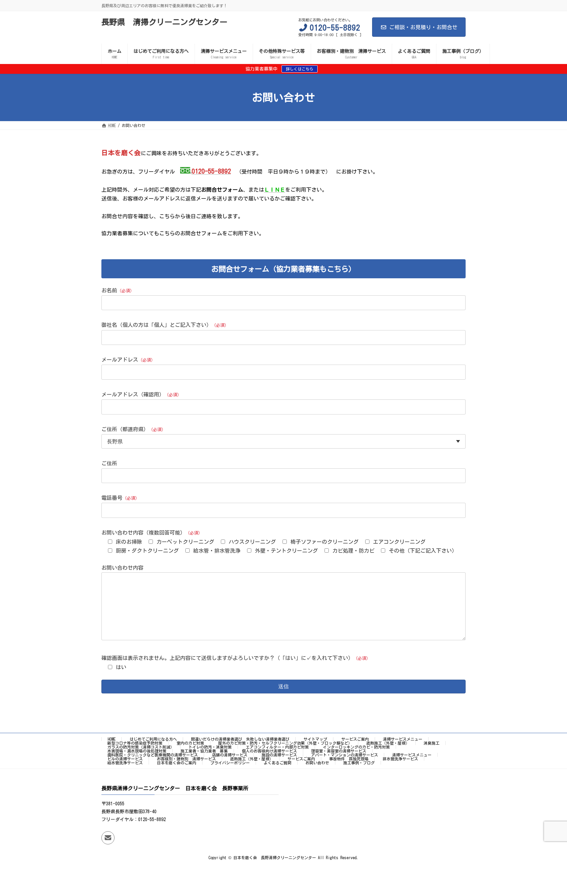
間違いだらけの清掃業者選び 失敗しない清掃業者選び (240, 739)
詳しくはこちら (299, 69)
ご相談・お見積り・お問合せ (423, 27)
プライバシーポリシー (230, 763)
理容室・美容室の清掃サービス (338, 751)
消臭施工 (431, 743)
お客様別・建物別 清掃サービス (186, 759)
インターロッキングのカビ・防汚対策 (356, 747)
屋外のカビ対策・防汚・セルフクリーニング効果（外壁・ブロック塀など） (285, 743)
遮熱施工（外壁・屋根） (388, 743)
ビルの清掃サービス (125, 759)
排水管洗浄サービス (400, 759)
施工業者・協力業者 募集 (204, 751)
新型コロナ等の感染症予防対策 (134, 743)
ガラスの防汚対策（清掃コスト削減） (140, 747)
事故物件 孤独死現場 (348, 759)
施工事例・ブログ (359, 763)
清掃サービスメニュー (402, 739)
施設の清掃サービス (279, 755)
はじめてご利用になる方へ (153, 739)
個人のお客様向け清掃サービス (269, 751)
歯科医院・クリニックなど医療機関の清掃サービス (152, 755)
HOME (112, 739)
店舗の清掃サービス (229, 755)
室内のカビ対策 (190, 743)
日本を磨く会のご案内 (176, 763)
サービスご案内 (355, 739)
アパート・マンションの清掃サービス (344, 755)
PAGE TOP (547, 836)
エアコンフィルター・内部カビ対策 (277, 747)
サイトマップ (315, 739)
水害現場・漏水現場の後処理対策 (136, 751)
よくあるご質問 (277, 763)
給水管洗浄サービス (125, 763)
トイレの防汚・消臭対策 (210, 747)
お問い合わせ (317, 763)
